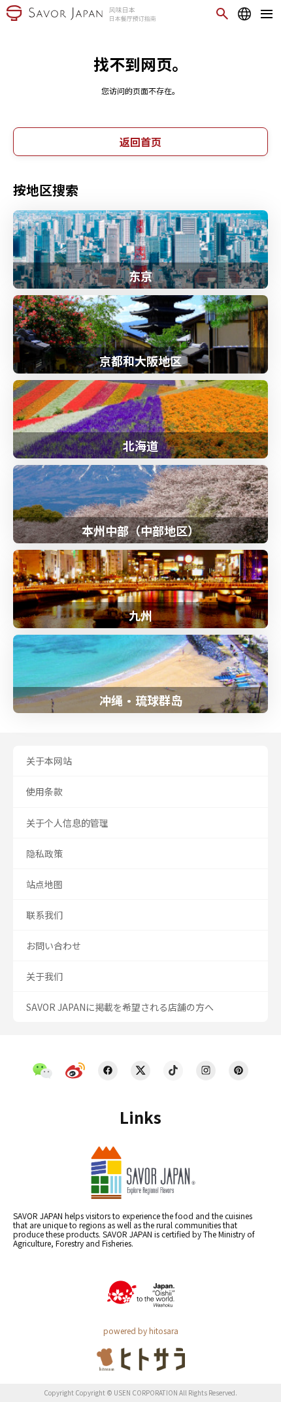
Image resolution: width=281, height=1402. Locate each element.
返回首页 (140, 142)
